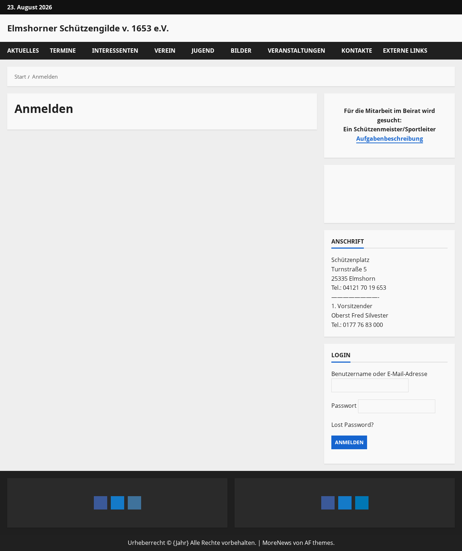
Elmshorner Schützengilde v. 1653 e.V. (88, 28)
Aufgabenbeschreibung (389, 139)
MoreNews (277, 543)
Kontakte (356, 50)
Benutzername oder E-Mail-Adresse (379, 374)
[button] (452, 51)
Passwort (344, 406)
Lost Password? (352, 425)
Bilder (241, 50)
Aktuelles (23, 50)
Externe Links (405, 50)
